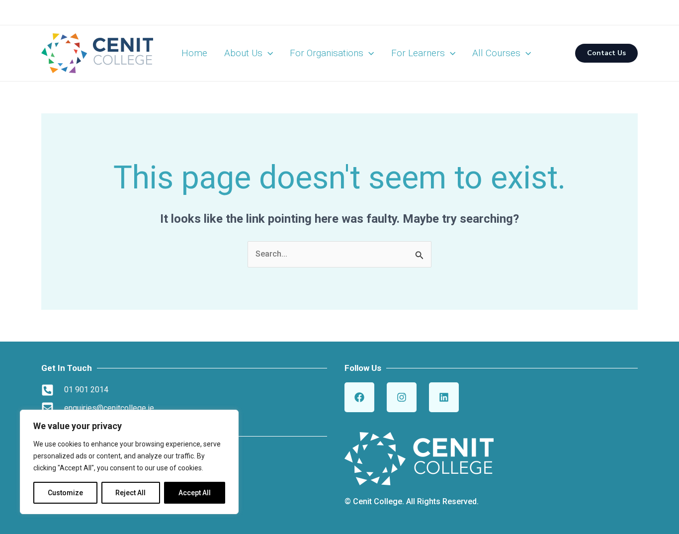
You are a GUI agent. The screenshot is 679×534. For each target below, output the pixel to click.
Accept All (194, 493)
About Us (243, 53)
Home (194, 53)
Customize (65, 493)
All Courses (496, 53)
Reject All (130, 493)
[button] (267, 53)
